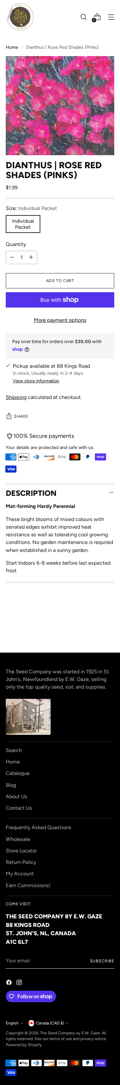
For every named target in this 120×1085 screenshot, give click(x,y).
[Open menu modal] (110, 17)
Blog (11, 785)
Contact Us (19, 808)
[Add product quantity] (31, 257)
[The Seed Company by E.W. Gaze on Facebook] (9, 983)
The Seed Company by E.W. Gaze (70, 1033)
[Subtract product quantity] (12, 257)
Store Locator (21, 851)
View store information (36, 381)
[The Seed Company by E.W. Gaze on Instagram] (20, 983)
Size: (31, 208)
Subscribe (102, 960)
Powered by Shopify (24, 1044)
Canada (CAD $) (50, 1023)
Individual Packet (23, 224)
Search (14, 750)
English (12, 1023)
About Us (16, 796)
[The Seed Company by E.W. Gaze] (20, 17)
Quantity (16, 244)
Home (12, 47)
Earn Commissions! (28, 885)
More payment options (60, 320)
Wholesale (18, 839)
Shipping (16, 397)
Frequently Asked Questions (38, 827)
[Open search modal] (83, 17)
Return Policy (21, 862)
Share (21, 416)
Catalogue (17, 773)
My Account (20, 874)
